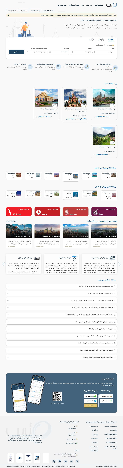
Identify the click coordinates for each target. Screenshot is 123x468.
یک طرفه (109, 45)
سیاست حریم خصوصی (12, 466)
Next (119, 263)
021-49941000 (48, 11)
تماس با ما (45, 466)
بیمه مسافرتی (62, 5)
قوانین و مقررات (25, 466)
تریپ (105, 466)
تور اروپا (95, 442)
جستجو (16, 52)
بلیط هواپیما (99, 5)
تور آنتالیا (95, 430)
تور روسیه (94, 438)
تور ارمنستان (94, 450)
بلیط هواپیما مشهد (110, 434)
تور (83, 5)
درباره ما (51, 466)
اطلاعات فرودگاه (60, 466)
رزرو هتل (89, 5)
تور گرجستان (94, 446)
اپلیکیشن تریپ (71, 466)
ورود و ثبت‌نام (12, 11)
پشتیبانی (22, 11)
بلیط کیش (113, 430)
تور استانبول (94, 426)
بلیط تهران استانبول (110, 426)
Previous (3, 263)
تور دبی (95, 434)
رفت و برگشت (99, 45)
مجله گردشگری (74, 5)
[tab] (110, 40)
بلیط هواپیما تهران (111, 438)
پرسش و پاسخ (36, 466)
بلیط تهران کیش (111, 442)
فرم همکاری (34, 11)
